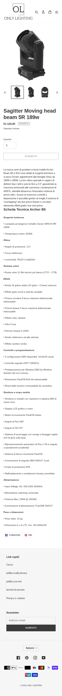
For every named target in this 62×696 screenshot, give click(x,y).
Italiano (30, 648)
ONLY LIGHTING (35, 685)
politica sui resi (14, 581)
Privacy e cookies (15, 598)
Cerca (9, 564)
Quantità (7, 139)
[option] (17, 92)
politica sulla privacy (16, 573)
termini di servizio (15, 589)
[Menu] (56, 11)
